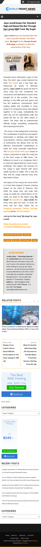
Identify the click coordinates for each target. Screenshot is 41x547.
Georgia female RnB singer (18, 151)
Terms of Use (25, 538)
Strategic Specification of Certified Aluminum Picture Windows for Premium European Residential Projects (20, 471)
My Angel (13, 83)
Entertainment (25, 240)
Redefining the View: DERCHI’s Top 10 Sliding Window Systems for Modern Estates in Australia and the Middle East (20, 486)
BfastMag (34, 541)
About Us (14, 535)
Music (35, 240)
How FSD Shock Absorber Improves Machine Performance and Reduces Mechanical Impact (20, 502)
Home (7, 535)
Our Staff (30, 535)
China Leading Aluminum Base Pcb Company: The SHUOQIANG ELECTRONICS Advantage (20, 494)
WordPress (24, 543)
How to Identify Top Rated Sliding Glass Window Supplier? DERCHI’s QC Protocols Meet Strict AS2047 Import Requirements (20, 479)
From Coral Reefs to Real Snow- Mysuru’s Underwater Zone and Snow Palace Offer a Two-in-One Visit (20, 329)
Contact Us (22, 535)
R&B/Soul (16, 240)
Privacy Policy (14, 538)
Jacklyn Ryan (6, 30)
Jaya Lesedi (26, 234)
